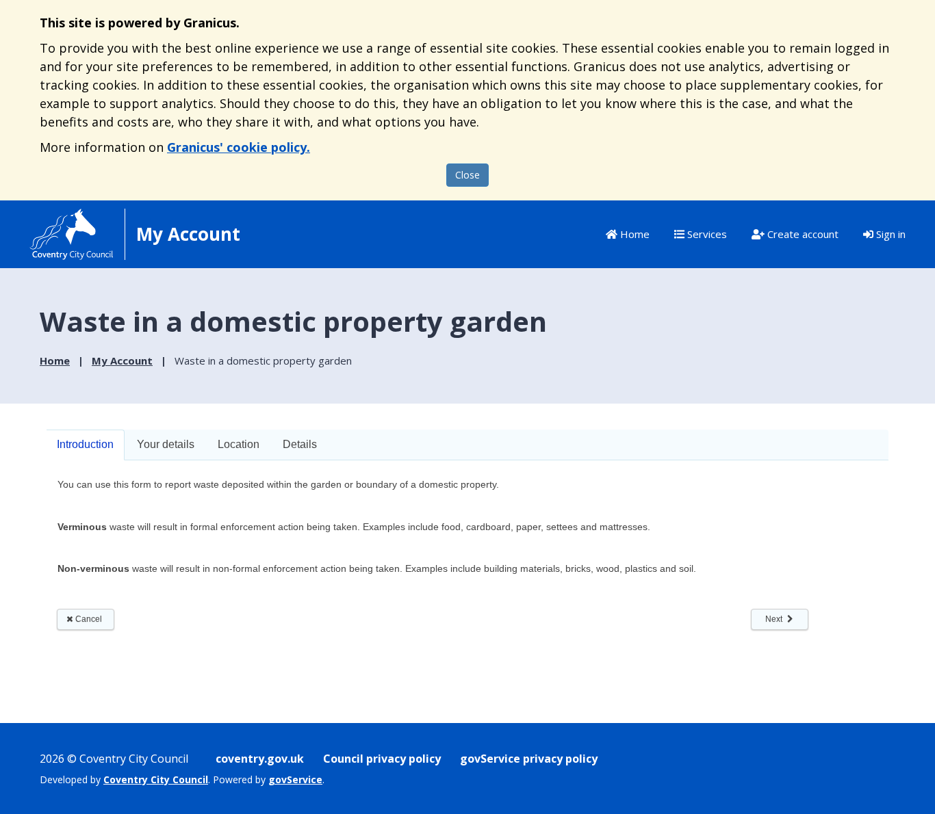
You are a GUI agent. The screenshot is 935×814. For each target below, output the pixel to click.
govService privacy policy (529, 758)
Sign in (889, 234)
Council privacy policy (382, 758)
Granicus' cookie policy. (238, 147)
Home (633, 234)
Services (705, 234)
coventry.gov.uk (260, 758)
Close (467, 174)
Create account (801, 234)
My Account (122, 360)
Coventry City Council (155, 779)
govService (295, 779)
